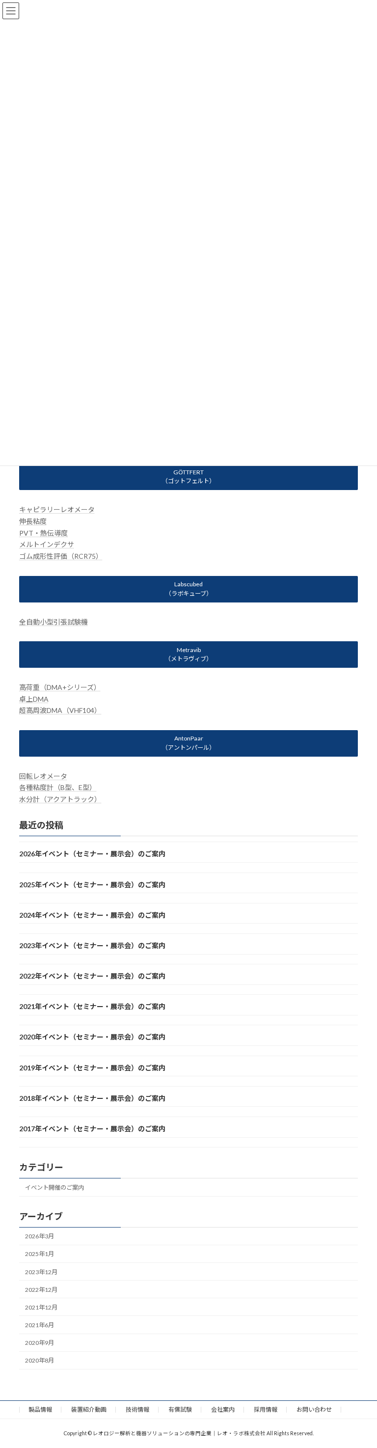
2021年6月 (39, 1325)
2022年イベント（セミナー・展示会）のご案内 (92, 976)
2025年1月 (39, 1253)
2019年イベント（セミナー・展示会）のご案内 (92, 1067)
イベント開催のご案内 (54, 1187)
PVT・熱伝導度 (43, 532)
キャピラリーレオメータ (57, 509)
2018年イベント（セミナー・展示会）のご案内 (92, 1098)
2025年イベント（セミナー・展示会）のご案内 (92, 884)
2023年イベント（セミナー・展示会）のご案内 (92, 945)
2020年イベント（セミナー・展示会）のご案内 (92, 1037)
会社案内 (223, 1409)
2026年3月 (39, 1236)
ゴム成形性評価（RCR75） (61, 556)
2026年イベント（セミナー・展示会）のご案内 (92, 853)
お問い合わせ (314, 1409)
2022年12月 (41, 1289)
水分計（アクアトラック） (60, 799)
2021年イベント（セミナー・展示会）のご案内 (92, 1006)
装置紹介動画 (89, 1409)
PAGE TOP (359, 1394)
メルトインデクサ (46, 544)
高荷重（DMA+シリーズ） (60, 687)
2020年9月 (39, 1342)
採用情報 (265, 1409)
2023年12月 (41, 1271)
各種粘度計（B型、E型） (57, 787)
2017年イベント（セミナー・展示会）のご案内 (92, 1128)
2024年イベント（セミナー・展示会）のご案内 (92, 915)
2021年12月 (41, 1307)
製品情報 (40, 1409)
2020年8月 (39, 1360)
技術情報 (137, 1409)
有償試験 (180, 1409)
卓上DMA (34, 698)
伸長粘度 (33, 521)
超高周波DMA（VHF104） (60, 710)
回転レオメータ (43, 775)
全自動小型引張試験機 (53, 621)
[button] (188, 477)
